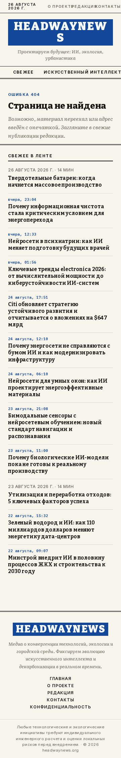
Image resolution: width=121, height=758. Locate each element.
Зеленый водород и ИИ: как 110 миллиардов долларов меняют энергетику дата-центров (51, 529)
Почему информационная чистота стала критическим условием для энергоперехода (56, 213)
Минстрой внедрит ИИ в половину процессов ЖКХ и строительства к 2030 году (57, 564)
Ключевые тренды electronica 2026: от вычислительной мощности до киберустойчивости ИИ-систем (57, 276)
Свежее (23, 72)
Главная (60, 679)
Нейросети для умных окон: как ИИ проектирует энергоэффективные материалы (58, 388)
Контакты (104, 6)
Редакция (80, 6)
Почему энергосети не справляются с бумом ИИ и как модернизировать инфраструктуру (59, 352)
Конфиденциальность (60, 707)
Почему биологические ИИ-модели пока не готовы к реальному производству (58, 464)
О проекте (57, 6)
